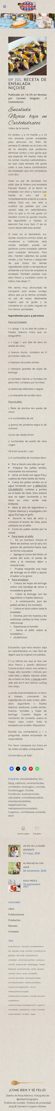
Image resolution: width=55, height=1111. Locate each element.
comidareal (27, 812)
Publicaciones (16, 914)
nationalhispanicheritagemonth (22, 1005)
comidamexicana (37, 996)
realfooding (24, 1010)
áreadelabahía (28, 778)
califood (20, 783)
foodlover (14, 794)
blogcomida (21, 964)
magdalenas (13, 1001)
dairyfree (20, 955)
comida (40, 786)
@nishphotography (27, 1099)
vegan (33, 1014)
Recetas (42, 94)
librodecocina (40, 951)
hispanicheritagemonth (18, 987)
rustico (34, 1010)
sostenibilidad (14, 1014)
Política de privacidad (39, 1102)
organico (13, 812)
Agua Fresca (30, 881)
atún (11, 815)
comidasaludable (32, 797)
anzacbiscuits (14, 946)
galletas (15, 951)
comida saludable (16, 978)
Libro (11, 908)
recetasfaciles (35, 783)
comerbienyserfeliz (26, 960)
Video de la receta (18, 128)
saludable (14, 797)
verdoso (40, 969)
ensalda (40, 812)
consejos (25, 1014)
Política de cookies (14, 1102)
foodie (29, 790)
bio (41, 778)
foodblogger (16, 790)
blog (11, 783)
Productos (14, 920)
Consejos (13, 931)
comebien (14, 786)
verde (33, 969)
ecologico (28, 786)
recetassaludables (19, 801)
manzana (25, 946)
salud (18, 974)
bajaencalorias (17, 804)
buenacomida (30, 794)
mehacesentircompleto (22, 808)
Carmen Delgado (27, 98)
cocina (33, 987)
